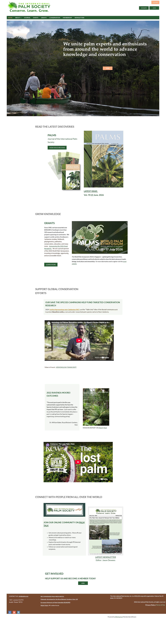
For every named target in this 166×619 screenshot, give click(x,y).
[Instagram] (18, 612)
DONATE (144, 8)
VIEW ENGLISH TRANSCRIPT (66, 367)
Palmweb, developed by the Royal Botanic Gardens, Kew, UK (59, 599)
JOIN (154, 8)
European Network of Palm (49, 602)
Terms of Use (160, 605)
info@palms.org (23, 596)
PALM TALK (103, 428)
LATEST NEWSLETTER (105, 557)
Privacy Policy (150, 605)
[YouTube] (14, 612)
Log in (155, 2)
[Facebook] (9, 612)
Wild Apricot (119, 617)
